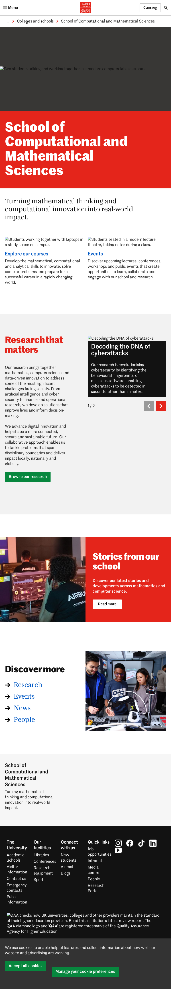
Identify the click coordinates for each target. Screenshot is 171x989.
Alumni (67, 867)
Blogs (66, 873)
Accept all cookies (26, 966)
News (22, 708)
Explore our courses (26, 254)
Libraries (41, 855)
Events (95, 254)
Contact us (16, 879)
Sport (38, 880)
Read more (107, 604)
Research (28, 685)
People (24, 719)
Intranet (95, 861)
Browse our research (28, 477)
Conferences (45, 862)
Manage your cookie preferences (85, 972)
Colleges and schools (35, 21)
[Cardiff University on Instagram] (118, 843)
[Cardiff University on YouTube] (118, 850)
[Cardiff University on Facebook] (129, 843)
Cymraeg (150, 7)
